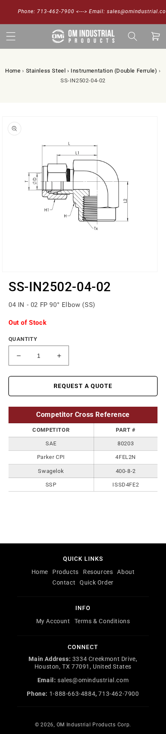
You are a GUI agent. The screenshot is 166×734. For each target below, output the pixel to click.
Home (12, 70)
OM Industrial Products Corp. (94, 725)
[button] (10, 36)
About (126, 571)
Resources (98, 571)
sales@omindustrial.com (93, 680)
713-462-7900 (118, 693)
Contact (63, 582)
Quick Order (97, 582)
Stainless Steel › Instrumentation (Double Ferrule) (91, 70)
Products (65, 571)
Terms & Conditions (102, 621)
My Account (53, 621)
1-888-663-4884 (72, 693)
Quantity (23, 339)
